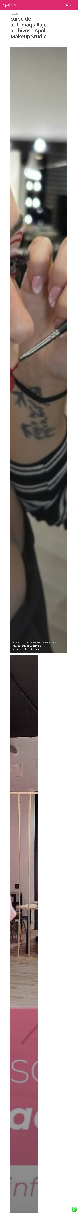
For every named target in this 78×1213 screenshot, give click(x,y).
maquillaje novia (34, 642)
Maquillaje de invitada (20, 642)
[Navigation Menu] (74, 5)
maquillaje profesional (48, 642)
